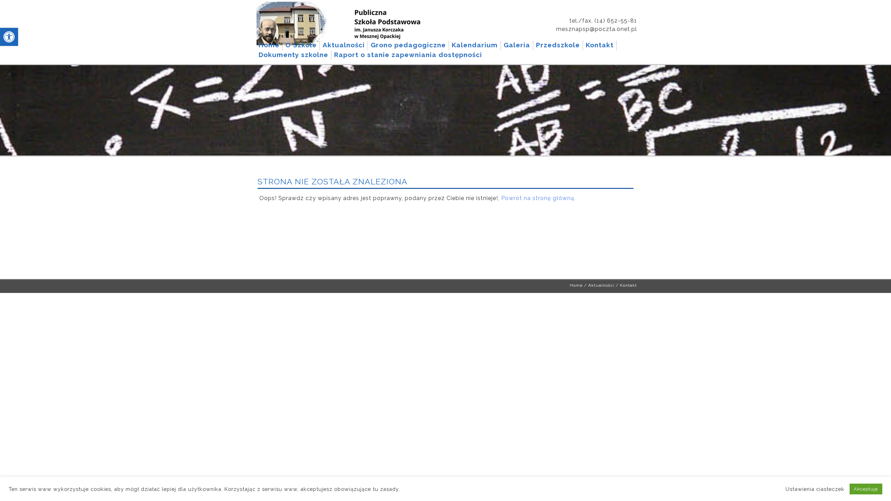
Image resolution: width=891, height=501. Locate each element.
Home (576, 285)
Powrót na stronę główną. (538, 198)
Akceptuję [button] (866, 489)
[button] (9, 37)
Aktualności (601, 285)
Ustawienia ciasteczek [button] (815, 489)
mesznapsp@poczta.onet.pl (596, 29)
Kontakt (628, 285)
